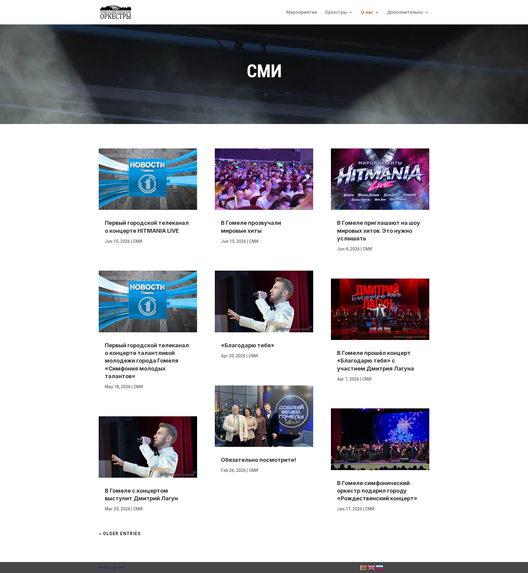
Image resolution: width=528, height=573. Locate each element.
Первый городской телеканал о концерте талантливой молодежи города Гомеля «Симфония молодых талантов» (147, 360)
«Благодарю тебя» (247, 345)
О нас (367, 12)
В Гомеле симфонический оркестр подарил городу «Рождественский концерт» (377, 491)
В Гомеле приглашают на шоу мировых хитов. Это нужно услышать (378, 230)
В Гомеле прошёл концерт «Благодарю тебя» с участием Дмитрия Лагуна (375, 360)
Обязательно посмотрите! (258, 460)
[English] (372, 567)
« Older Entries (120, 533)
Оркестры (336, 12)
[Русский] (380, 567)
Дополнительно (405, 12)
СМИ (137, 241)
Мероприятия (301, 12)
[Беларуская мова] (364, 567)
